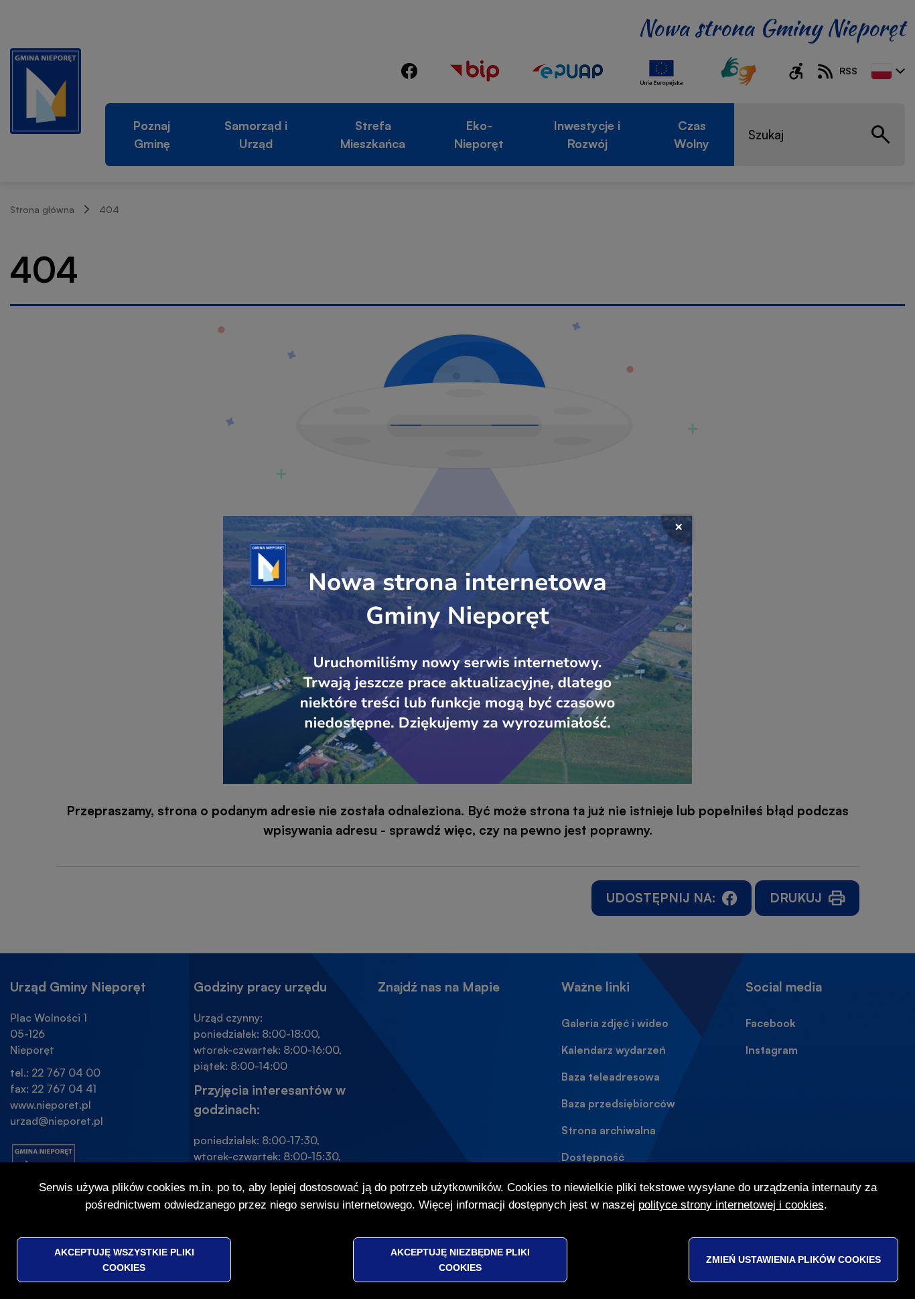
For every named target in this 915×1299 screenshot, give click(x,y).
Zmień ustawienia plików (793, 1259)
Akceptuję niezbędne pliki (460, 1259)
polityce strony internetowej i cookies (731, 1205)
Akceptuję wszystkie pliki (124, 1259)
